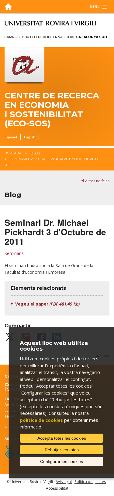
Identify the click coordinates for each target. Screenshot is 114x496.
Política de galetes (90, 481)
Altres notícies (97, 181)
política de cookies (41, 420)
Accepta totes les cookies (61, 438)
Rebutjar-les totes (62, 449)
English (29, 137)
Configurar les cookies (61, 461)
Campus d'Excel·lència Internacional (56, 37)
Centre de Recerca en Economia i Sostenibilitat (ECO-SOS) (52, 109)
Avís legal (64, 481)
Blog (35, 153)
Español (11, 137)
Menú (95, 7)
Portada (13, 153)
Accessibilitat (57, 488)
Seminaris (14, 253)
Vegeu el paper (47, 304)
